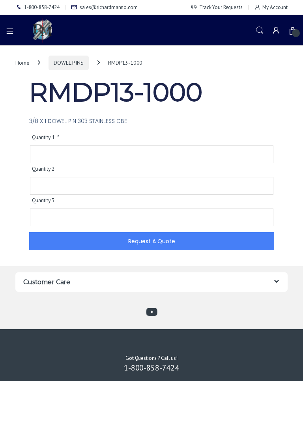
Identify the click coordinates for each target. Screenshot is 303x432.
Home (22, 62)
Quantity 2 (43, 168)
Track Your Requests (220, 7)
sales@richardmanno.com (109, 7)
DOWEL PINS (69, 62)
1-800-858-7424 (42, 7)
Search (259, 30)
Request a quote (151, 241)
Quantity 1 (45, 137)
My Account (275, 7)
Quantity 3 (43, 200)
